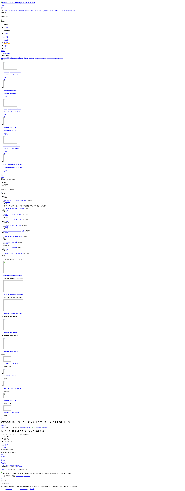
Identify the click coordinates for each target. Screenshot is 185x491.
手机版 (5, 46)
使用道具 (3, 456)
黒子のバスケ (58, 11)
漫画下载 (5, 39)
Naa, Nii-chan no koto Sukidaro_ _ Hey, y (13, 219)
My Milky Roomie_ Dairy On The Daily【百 (13, 231)
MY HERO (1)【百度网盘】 (10, 247)
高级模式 (4, 463)
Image (7, 465)
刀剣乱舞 (43, 11)
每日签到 (5, 45)
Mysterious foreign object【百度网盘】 (12, 225)
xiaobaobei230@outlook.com (23, 476)
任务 (4, 48)
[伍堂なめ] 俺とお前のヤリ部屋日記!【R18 (12, 388)
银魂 (32, 11)
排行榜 (2, 6)
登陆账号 (5, 27)
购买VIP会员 (6, 43)
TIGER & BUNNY (70, 11)
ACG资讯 (5, 42)
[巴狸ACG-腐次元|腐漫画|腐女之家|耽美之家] (18, 3)
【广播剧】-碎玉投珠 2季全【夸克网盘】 (13, 208)
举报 (6, 456)
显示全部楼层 (23, 427)
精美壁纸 (5, 40)
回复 (2, 454)
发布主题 (3, 460)
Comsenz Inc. (23, 489)
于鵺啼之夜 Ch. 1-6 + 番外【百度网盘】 (11, 412)
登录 (16, 466)
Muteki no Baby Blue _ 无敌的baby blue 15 (13, 253)
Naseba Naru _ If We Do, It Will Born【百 (13, 214)
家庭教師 (20, 11)
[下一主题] (45, 427)
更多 (6, 59)
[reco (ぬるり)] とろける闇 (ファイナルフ (12, 363)
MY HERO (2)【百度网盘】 (10, 242)
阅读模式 (29, 427)
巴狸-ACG (9, 489)
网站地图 (32, 489)
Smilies (18, 465)
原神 (29, 11)
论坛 (5, 37)
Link (10, 465)
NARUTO (38, 11)
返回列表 (3, 462)
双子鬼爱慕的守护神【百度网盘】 (10, 376)
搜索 (2, 7)
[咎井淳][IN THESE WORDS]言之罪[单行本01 (15, 200)
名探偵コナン (6, 11)
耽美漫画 (31, 58)
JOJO (17, 11)
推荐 (5, 36)
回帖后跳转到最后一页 (21, 469)
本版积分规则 (5, 469)
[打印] (33, 427)
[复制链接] (3, 425)
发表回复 (11, 469)
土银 (35, 11)
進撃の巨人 (51, 11)
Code (15, 465)
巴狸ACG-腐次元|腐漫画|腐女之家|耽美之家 (12, 58)
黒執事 (63, 11)
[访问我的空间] (1, 174)
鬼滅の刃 (13, 11)
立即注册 (5, 33)
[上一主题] (38, 427)
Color (4, 465)
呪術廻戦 (25, 11)
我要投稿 (3, 51)
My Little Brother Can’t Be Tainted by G (12, 236)
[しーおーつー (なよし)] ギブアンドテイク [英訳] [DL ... (49, 58)
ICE (47, 11)
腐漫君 (2, 177)
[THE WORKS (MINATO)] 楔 (9, 400)
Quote (12, 465)
